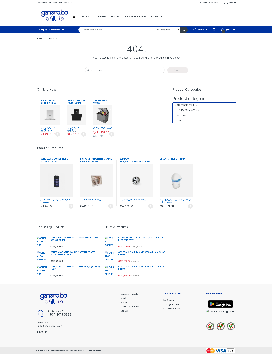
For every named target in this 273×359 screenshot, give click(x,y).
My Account (231, 3)
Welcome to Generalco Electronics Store (54, 3)
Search (177, 70)
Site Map (125, 311)
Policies (115, 16)
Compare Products (129, 294)
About (123, 298)
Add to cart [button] (57, 134)
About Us (101, 16)
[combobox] (117, 30)
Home (39, 38)
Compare (201, 29)
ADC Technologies (91, 350)
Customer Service (171, 308)
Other (179, 120)
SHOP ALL (87, 16)
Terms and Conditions (135, 16)
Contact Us (157, 16)
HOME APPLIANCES (186, 110)
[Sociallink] (37, 335)
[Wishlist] (214, 29)
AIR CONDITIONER (185, 105)
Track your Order (210, 3)
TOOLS (180, 115)
